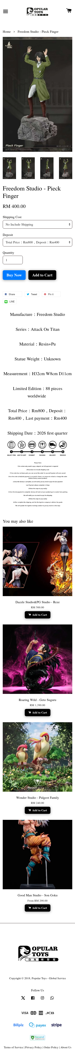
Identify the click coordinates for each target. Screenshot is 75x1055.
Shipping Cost (12, 217)
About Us (65, 1047)
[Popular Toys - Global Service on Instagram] (42, 999)
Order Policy (51, 1047)
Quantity (8, 252)
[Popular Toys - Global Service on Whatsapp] (52, 999)
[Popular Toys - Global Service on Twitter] (23, 999)
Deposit (8, 234)
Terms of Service (13, 1047)
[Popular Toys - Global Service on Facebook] (32, 999)
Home (7, 31)
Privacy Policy (33, 1047)
